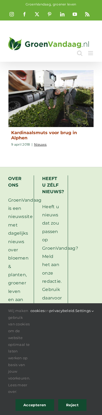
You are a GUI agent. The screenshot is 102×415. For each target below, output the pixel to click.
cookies (37, 310)
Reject (72, 405)
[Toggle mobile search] (79, 53)
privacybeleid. (62, 310)
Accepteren (34, 405)
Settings (83, 310)
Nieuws (40, 144)
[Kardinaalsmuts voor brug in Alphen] (51, 98)
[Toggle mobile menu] (91, 53)
